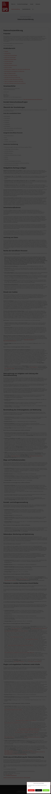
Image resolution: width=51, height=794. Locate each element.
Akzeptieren (31, 790)
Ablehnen (38, 790)
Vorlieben (46, 790)
